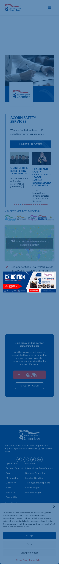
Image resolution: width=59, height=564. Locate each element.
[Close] (50, 276)
